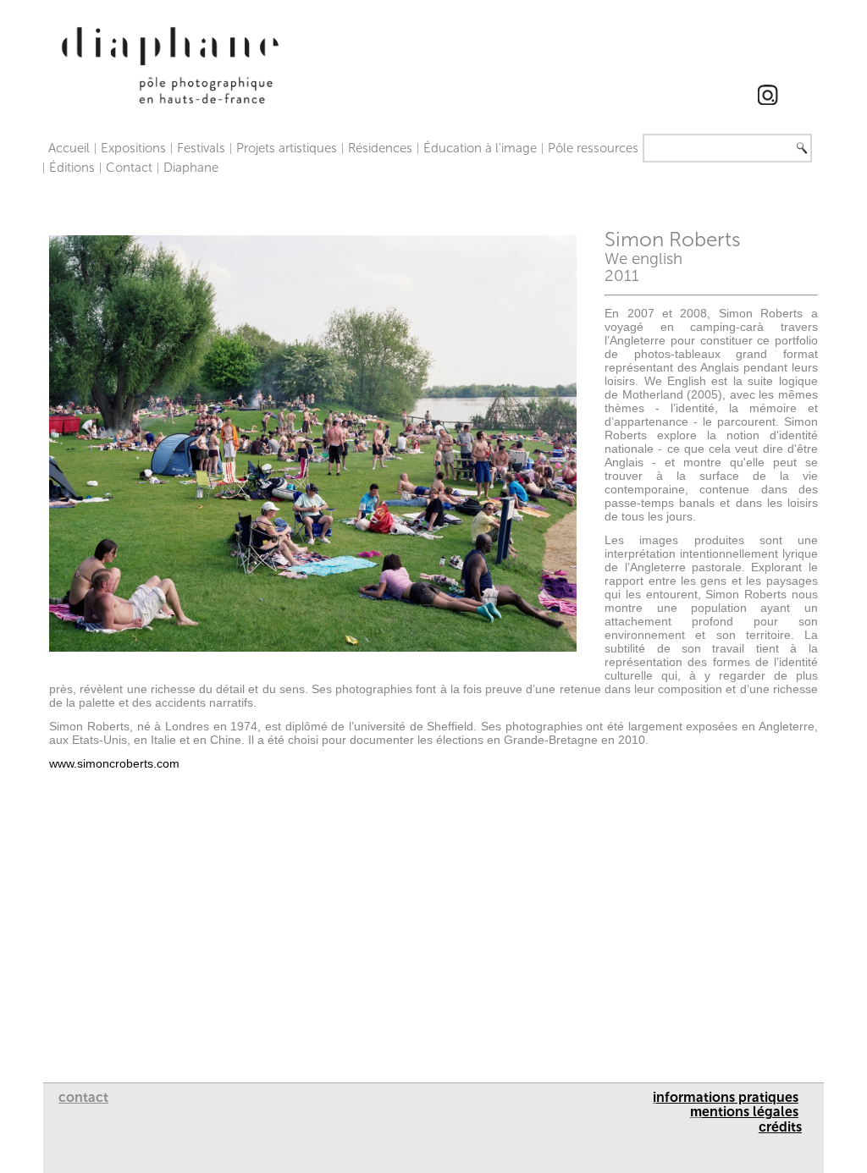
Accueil (69, 148)
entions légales (750, 1111)
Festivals (201, 148)
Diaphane (190, 167)
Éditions (72, 167)
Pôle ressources (593, 148)
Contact (129, 167)
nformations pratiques (727, 1097)
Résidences (380, 148)
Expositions (133, 148)
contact (83, 1097)
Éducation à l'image (480, 148)
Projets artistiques (286, 148)
